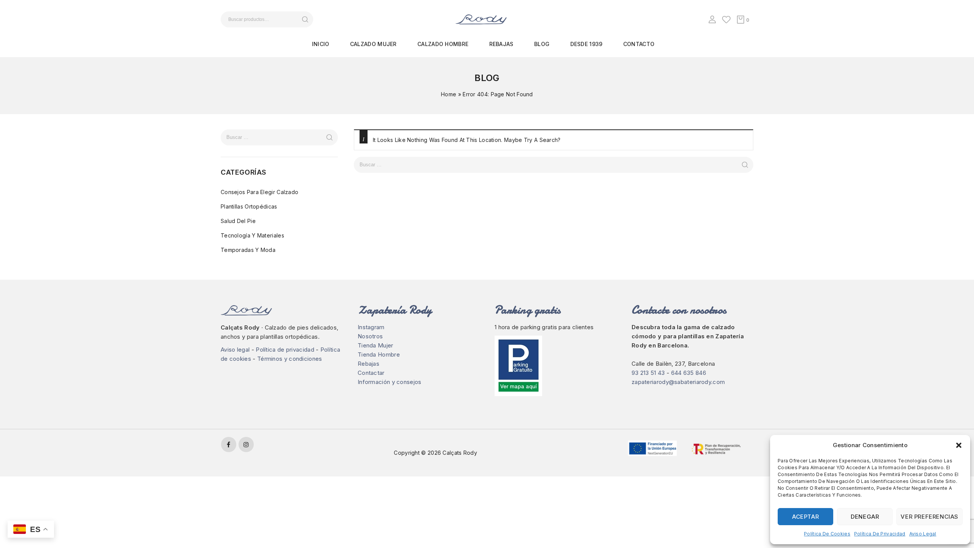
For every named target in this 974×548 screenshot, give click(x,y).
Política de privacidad (880, 534)
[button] (959, 445)
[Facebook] (228, 444)
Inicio (320, 44)
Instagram (371, 327)
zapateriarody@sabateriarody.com (678, 382)
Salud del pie (238, 221)
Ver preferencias (929, 516)
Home (448, 94)
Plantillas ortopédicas (249, 206)
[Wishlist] (726, 19)
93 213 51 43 (648, 372)
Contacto (638, 44)
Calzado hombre (442, 44)
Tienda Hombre (379, 354)
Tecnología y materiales (252, 235)
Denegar (865, 516)
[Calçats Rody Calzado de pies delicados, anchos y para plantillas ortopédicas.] (481, 19)
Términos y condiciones (289, 358)
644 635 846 (688, 372)
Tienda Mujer (375, 345)
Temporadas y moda (248, 250)
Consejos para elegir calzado (259, 192)
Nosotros (370, 336)
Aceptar (805, 516)
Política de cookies (827, 534)
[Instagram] (246, 444)
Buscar (305, 19)
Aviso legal (922, 534)
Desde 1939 (586, 44)
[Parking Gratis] (555, 366)
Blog (541, 44)
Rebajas (501, 44)
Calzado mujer (373, 44)
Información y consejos (390, 382)
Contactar (371, 372)
